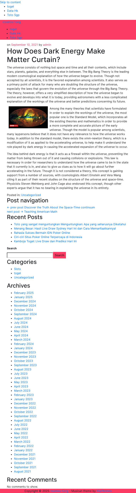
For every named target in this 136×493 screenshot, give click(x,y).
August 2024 (22, 318)
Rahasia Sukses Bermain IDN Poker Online (42, 232)
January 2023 (23, 399)
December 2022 (25, 403)
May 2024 (21, 331)
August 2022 (22, 420)
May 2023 (21, 382)
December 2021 (24, 454)
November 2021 (24, 458)
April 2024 (21, 335)
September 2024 (25, 314)
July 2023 (20, 373)
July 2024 (20, 322)
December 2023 (25, 352)
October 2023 (23, 361)
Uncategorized (31, 195)
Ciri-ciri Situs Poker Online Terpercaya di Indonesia (48, 237)
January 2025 (23, 297)
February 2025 (24, 293)
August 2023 (22, 369)
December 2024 (25, 301)
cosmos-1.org (12, 22)
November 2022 (25, 407)
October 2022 (23, 412)
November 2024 (25, 305)
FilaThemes (104, 491)
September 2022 (25, 416)
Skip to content (10, 2)
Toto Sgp (13, 15)
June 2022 (21, 429)
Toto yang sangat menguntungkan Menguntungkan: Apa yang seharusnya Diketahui (70, 224)
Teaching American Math (32, 211)
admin (47, 44)
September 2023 (25, 365)
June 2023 (21, 378)
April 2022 (21, 437)
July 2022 (20, 424)
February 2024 (24, 344)
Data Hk (12, 10)
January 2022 (23, 450)
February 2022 (24, 446)
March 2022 (22, 441)
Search (12, 248)
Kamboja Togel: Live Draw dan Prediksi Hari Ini (45, 241)
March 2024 (22, 339)
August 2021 (22, 471)
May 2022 (21, 433)
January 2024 (23, 348)
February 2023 (24, 395)
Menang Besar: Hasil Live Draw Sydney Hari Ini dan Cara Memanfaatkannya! (65, 228)
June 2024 (21, 327)
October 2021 (23, 463)
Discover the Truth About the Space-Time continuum (51, 207)
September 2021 (25, 467)
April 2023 (21, 386)
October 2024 (23, 310)
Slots (17, 269)
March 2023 (22, 390)
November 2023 (25, 356)
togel (10, 6)
